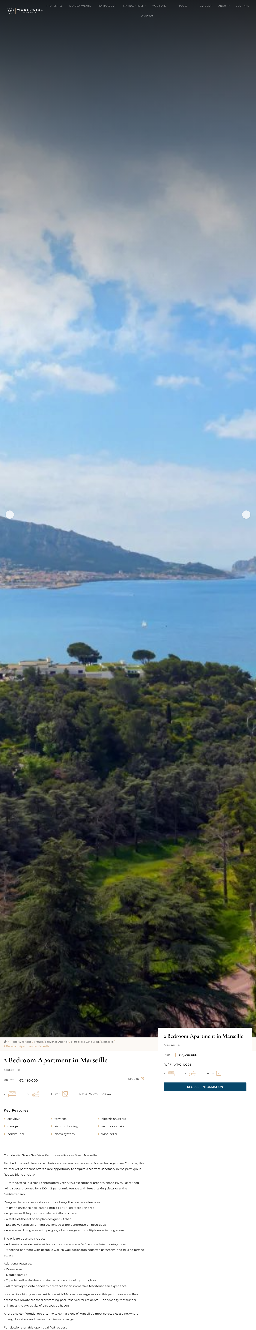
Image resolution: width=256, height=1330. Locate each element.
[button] (205, 1086)
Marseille (107, 1041)
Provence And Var (57, 1041)
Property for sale (20, 1041)
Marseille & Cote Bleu (85, 1041)
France (38, 1041)
